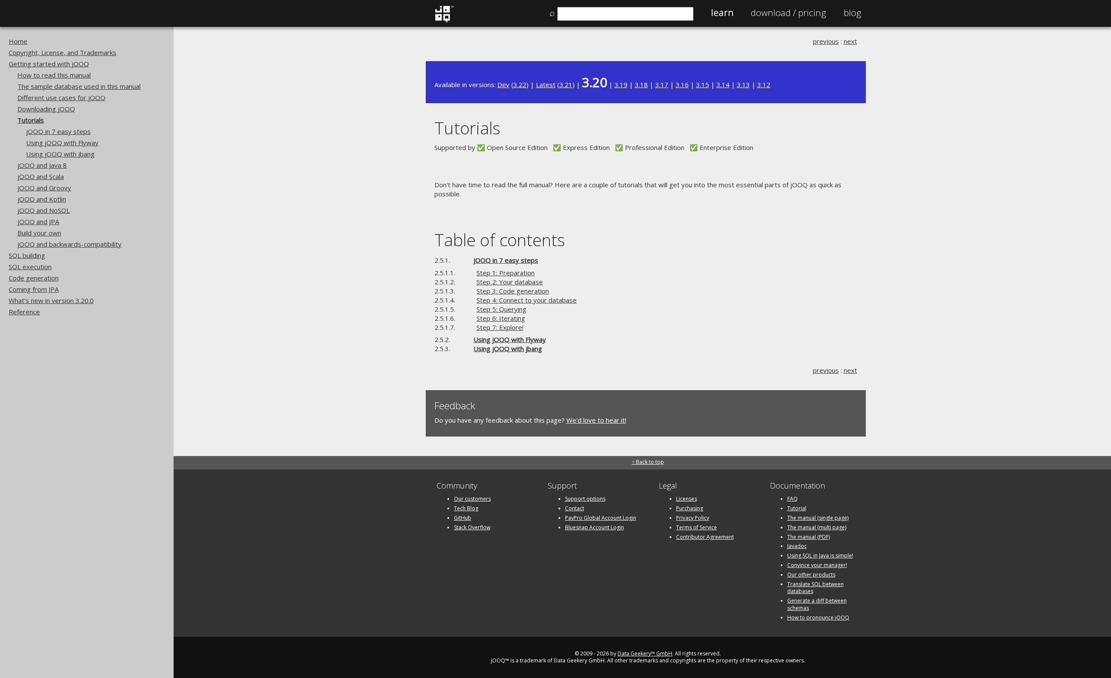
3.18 (641, 84)
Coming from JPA (34, 289)
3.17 (661, 84)
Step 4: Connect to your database (527, 300)
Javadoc (797, 546)
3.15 (702, 84)
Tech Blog (466, 508)
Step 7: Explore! (500, 327)
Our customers (472, 498)
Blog (852, 13)
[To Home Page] (444, 20)
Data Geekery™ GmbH (645, 653)
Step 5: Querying (501, 309)
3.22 (519, 84)
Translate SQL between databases (815, 587)
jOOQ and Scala (40, 176)
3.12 (763, 84)
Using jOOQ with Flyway (62, 142)
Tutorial (796, 508)
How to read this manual (54, 75)
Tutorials (30, 120)
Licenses (686, 498)
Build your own (39, 232)
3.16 (682, 84)
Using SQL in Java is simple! (820, 555)
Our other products (811, 574)
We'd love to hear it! (596, 420)
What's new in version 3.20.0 (51, 300)
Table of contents (499, 239)
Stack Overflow (472, 527)
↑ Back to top (648, 462)
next (850, 41)
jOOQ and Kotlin (41, 199)
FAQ (792, 498)
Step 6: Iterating (501, 318)
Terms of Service (696, 527)
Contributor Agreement (705, 537)
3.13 (743, 84)
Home (18, 41)
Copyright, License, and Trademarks (62, 52)
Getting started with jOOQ (49, 63)
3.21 (565, 84)
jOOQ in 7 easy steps (58, 131)
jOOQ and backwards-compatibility (69, 244)
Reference (24, 311)
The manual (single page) (817, 518)
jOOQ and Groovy (44, 187)
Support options (585, 498)
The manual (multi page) (816, 527)
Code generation (34, 278)
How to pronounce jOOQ (818, 617)
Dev (503, 84)
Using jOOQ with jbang (60, 154)
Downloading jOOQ (46, 108)
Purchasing (689, 508)
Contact (574, 508)
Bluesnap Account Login (594, 527)
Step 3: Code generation (513, 291)
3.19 (621, 84)
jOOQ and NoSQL (43, 210)
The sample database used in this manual (79, 86)
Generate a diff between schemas (817, 604)
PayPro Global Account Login (600, 518)
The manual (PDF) (808, 537)
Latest (546, 84)
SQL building (27, 255)
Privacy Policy (692, 518)
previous (826, 41)
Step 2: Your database (510, 281)
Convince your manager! (817, 565)
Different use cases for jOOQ (61, 97)
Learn (722, 13)
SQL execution (30, 266)
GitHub (462, 518)
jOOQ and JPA (38, 221)
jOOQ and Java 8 (42, 165)
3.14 (723, 84)
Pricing (788, 13)
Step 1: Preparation (506, 272)
